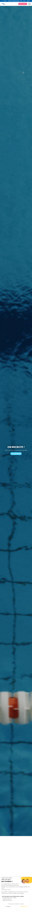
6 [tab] (1, 456)
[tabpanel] (16, 454)
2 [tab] (1, 451)
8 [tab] (1, 459)
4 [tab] (1, 454)
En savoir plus (16, 455)
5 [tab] (1, 455)
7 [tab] (1, 458)
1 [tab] (1, 449)
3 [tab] (1, 452)
